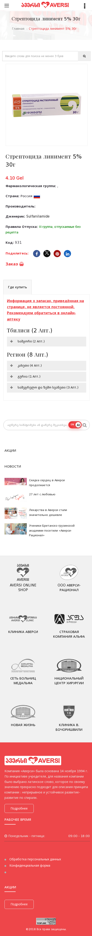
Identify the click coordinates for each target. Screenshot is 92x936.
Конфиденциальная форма (29, 865)
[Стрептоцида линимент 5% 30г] (47, 105)
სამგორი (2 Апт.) (31, 341)
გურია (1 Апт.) (29, 376)
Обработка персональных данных (34, 859)
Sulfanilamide (38, 216)
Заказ (12, 264)
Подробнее (19, 808)
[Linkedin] (67, 253)
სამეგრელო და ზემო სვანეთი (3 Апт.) (48, 387)
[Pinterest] (57, 253)
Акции (10, 451)
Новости (12, 466)
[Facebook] (36, 253)
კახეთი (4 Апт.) (30, 365)
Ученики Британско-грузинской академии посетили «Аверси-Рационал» (52, 530)
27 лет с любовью (42, 494)
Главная (18, 28)
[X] (46, 253)
